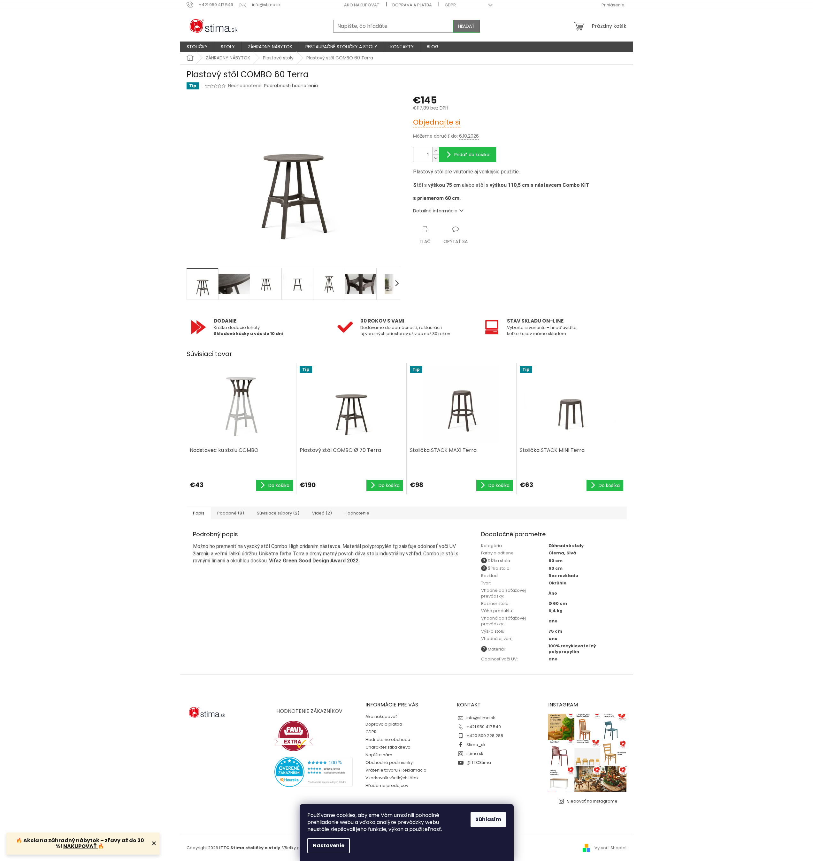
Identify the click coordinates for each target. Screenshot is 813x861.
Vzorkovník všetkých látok (392, 778)
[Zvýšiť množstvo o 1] (436, 151)
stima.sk (474, 754)
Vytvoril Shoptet (610, 848)
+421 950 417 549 (483, 727)
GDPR (450, 5)
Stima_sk (476, 745)
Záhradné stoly (566, 546)
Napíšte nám (378, 755)
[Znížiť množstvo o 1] (436, 158)
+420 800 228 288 (484, 736)
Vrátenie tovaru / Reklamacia (395, 770)
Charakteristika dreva (387, 747)
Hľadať (466, 26)
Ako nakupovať (362, 5)
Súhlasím (488, 819)
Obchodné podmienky (389, 762)
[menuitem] (197, 47)
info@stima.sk (480, 718)
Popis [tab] (198, 513)
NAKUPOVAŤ (80, 846)
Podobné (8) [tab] (230, 513)
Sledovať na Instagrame (592, 801)
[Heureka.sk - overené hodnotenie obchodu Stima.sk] (313, 772)
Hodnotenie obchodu (387, 739)
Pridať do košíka (471, 154)
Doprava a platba (412, 5)
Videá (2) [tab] (322, 513)
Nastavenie (328, 845)
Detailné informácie (435, 211)
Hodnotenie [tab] (357, 513)
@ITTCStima (478, 762)
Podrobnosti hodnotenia (291, 86)
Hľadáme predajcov (386, 785)
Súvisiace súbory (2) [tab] (278, 513)
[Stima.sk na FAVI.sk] (293, 736)
